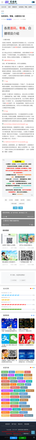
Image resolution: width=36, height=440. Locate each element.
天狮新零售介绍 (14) (19, 390)
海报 (21, 208)
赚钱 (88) (29, 381)
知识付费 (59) (5, 381)
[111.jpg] (5, 81)
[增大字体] (34, 11)
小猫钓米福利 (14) (6, 409)
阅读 (15, 208)
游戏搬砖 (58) (23, 393)
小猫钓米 (28, 200)
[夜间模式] (33, 2)
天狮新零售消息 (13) (7, 390)
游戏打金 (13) (14, 412)
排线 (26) (4, 375)
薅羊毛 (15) (23, 403)
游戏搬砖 (17, 200)
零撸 (22, 28)
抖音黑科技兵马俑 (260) (17, 415)
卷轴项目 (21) (28, 378)
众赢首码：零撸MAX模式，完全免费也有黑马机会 (9, 361)
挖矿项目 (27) (24, 400)
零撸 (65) (12, 372)
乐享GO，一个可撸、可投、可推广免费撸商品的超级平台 (9, 330)
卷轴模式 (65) (19, 375)
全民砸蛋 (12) (14, 393)
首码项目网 (21, 429)
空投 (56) (4, 378)
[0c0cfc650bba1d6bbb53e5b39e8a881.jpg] (15, 124)
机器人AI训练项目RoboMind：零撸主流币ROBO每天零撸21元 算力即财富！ (26, 330)
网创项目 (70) (5, 412)
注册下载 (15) (5, 387)
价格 (7, 103)
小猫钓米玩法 (21, 203)
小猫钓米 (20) (14, 406)
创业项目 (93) (5, 406)
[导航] (2, 2)
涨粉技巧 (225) (28, 415)
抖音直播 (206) (14, 400)
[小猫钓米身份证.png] (8, 60)
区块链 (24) (20, 384)
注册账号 (23, 280)
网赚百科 (14, 7)
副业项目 (22, 200)
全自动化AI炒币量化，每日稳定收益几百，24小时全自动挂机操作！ (26, 361)
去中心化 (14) (5, 393)
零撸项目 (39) (12, 378)
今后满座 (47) (16, 409)
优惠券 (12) (21, 381)
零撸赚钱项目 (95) (25, 397)
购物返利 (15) (5, 400)
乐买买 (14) (24, 387)
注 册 (22, 438)
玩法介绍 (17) (5, 384)
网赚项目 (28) (5, 397)
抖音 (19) (28, 384)
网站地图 (26, 424)
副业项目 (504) (14, 397)
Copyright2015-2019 (11, 429)
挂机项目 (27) (30, 390)
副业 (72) (20, 378)
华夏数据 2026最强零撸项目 (26, 345)
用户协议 (14, 424)
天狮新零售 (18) (15, 387)
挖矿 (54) (13, 384)
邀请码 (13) (14, 381)
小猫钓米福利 (14, 203)
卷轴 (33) (11, 375)
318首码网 (18, 164)
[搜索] (30, 2)
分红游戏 (11, 200)
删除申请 (26, 433)
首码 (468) (4, 372)
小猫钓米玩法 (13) (24, 406)
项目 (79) (27, 372)
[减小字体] (31, 11)
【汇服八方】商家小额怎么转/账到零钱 (9, 345)
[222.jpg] (5, 111)
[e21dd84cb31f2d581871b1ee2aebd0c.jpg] (15, 141)
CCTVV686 (6, 19)
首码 (13, 28)
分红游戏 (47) (5, 403)
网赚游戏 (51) (14, 403)
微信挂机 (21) (28, 375)
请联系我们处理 (17, 433)
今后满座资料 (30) (26, 409)
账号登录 (14, 280)
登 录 (13, 438)
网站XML (20, 424)
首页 (9, 7)
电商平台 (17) (5, 415)
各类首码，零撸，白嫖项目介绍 (27, 7)
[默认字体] (32, 11)
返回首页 (7, 424)
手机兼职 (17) (19, 372)
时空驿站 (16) (23, 412)
